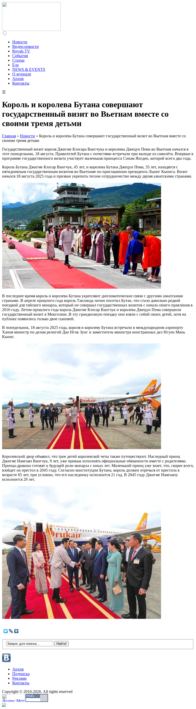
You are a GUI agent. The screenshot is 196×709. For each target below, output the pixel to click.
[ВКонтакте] (16, 631)
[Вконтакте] (6, 661)
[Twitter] (5, 631)
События (20, 55)
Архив (18, 78)
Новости (19, 42)
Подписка (21, 674)
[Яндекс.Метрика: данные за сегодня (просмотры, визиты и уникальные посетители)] (13, 698)
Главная (9, 136)
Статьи (18, 60)
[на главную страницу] (31, 29)
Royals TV (21, 51)
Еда (15, 65)
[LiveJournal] (11, 631)
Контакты (20, 83)
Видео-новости (25, 46)
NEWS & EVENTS (28, 69)
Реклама (19, 678)
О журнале (21, 74)
